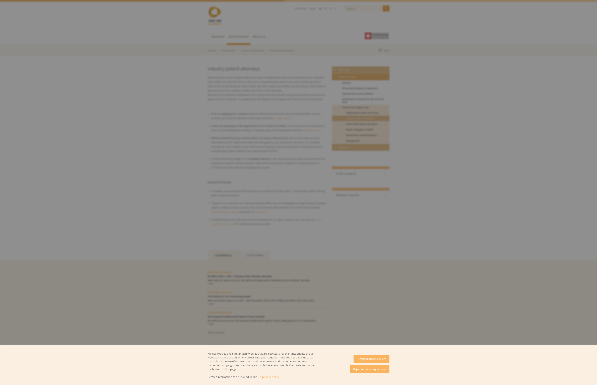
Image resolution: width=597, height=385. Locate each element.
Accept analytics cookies (371, 359)
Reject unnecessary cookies (369, 369)
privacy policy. (271, 377)
